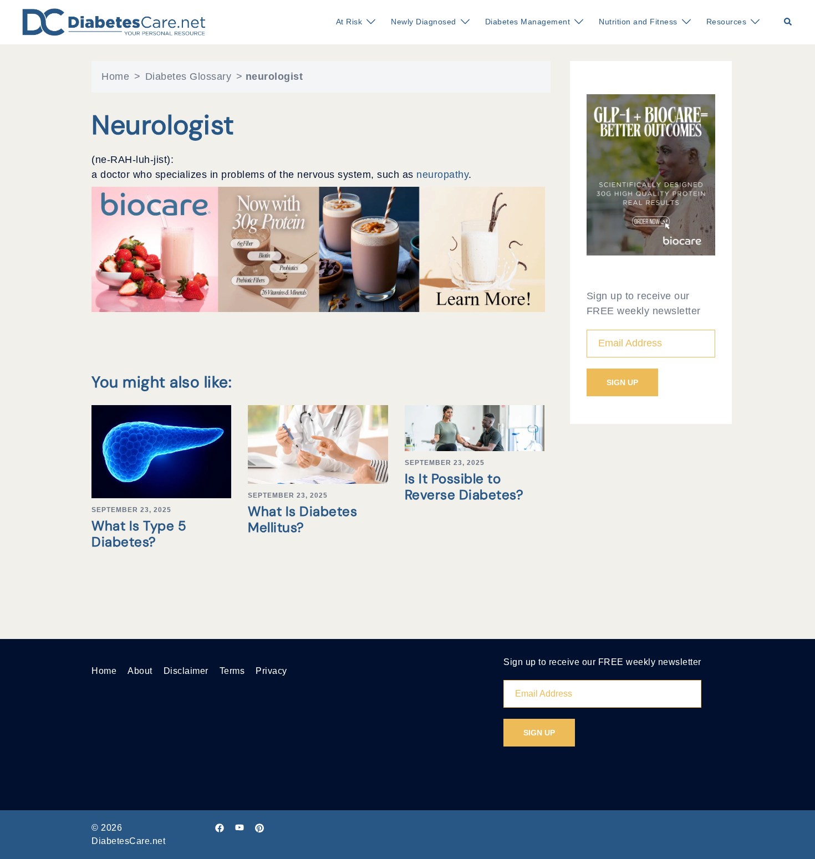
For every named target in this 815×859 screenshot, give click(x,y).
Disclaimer (186, 671)
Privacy (271, 671)
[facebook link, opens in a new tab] (219, 827)
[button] (788, 22)
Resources (726, 21)
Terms (232, 671)
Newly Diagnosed (423, 21)
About (140, 671)
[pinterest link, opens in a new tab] (259, 827)
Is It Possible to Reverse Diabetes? (464, 486)
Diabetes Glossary (188, 76)
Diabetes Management (527, 21)
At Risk (349, 21)
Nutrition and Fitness (638, 21)
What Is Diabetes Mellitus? (302, 519)
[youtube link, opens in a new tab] (239, 827)
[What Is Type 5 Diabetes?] (161, 451)
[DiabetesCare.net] (114, 21)
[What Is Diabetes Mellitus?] (318, 443)
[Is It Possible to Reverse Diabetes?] (474, 427)
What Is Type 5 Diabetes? (138, 533)
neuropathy (442, 174)
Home (115, 76)
